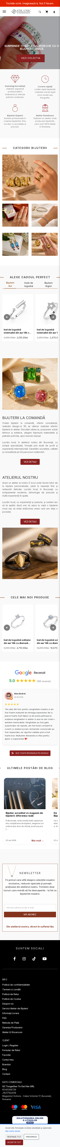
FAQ (4, 1018)
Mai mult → (38, 840)
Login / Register (10, 1045)
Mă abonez (30, 914)
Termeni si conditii (11, 989)
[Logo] (22, 11)
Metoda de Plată (10, 1022)
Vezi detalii (30, 461)
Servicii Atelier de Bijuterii (15, 1008)
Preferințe (31, 1137)
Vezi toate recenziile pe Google (31, 753)
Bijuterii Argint (48, 284)
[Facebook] (14, 959)
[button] (39, 11)
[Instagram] (24, 959)
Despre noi (8, 1003)
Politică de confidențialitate (16, 984)
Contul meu (8, 1059)
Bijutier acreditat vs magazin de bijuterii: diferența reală (24, 814)
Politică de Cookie (11, 999)
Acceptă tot (14, 1142)
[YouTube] (44, 959)
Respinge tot (14, 1137)
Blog (4, 1069)
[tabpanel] (30, 42)
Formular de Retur (11, 1050)
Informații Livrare (10, 1013)
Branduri (6, 1064)
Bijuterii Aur (10, 284)
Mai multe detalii (12, 1131)
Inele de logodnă (28, 284)
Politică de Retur (10, 994)
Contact (6, 1074)
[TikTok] (34, 959)
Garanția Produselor (12, 1027)
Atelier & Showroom (12, 1032)
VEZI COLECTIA (30, 58)
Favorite (6, 1055)
